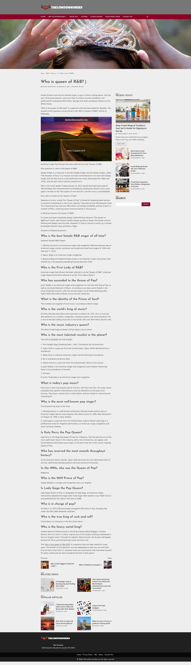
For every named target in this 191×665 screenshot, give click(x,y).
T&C (95, 655)
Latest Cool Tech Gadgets (84, 608)
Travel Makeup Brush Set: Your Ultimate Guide (122, 170)
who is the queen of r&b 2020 (57, 544)
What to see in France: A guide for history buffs (84, 623)
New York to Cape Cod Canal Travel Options (47, 623)
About (101, 655)
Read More (121, 144)
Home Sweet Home (112, 17)
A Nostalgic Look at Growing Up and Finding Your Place (47, 585)
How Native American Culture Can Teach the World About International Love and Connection (84, 585)
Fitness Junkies (96, 17)
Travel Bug (73, 17)
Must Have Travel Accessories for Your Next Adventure (122, 154)
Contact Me (127, 17)
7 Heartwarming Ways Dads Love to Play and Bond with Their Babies (47, 608)
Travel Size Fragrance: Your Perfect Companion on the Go (122, 185)
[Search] (147, 17)
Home (43, 17)
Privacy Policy (88, 655)
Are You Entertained (56, 17)
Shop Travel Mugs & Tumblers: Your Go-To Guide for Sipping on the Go (133, 111)
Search (120, 198)
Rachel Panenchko (49, 86)
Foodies (84, 17)
